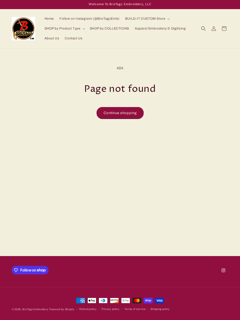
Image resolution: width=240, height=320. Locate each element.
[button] (147, 19)
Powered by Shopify (62, 309)
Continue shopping (120, 113)
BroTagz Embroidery (35, 309)
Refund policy (88, 309)
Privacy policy (110, 309)
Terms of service (135, 309)
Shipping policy (160, 309)
